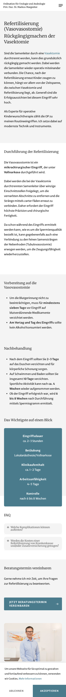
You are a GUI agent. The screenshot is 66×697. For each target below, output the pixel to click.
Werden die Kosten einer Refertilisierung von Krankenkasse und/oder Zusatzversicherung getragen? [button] (35, 543)
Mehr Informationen (30, 678)
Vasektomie (52, 53)
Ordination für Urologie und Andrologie (24, 3)
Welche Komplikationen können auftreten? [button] (30, 528)
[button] (61, 5)
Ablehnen (16, 690)
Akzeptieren (49, 690)
